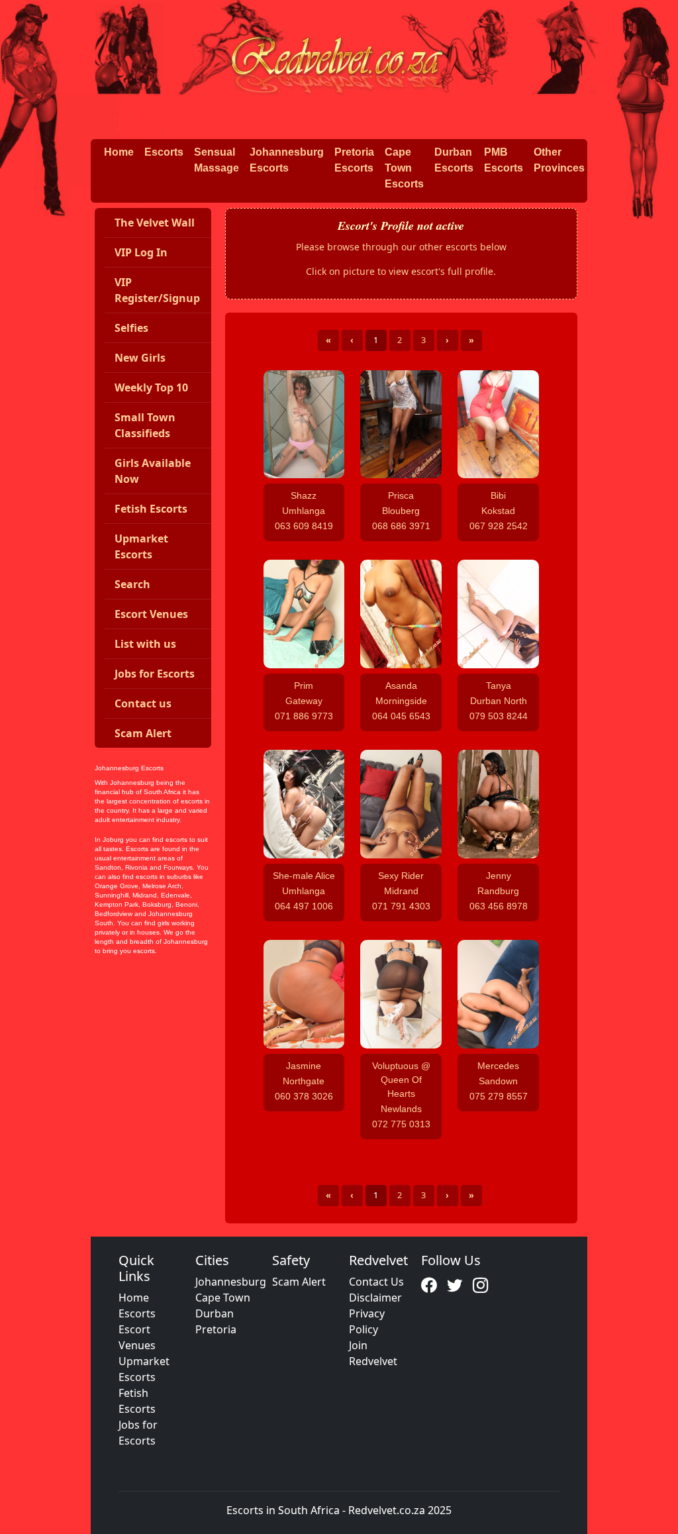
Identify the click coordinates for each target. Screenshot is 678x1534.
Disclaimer (375, 1297)
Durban (214, 1313)
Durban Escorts (453, 160)
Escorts (163, 152)
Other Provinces (559, 160)
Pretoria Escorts (354, 160)
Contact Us (376, 1281)
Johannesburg (230, 1281)
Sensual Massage (216, 160)
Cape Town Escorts (404, 167)
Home (119, 152)
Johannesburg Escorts (287, 160)
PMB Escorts (503, 160)
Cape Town (222, 1297)
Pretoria (215, 1329)
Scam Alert (299, 1281)
